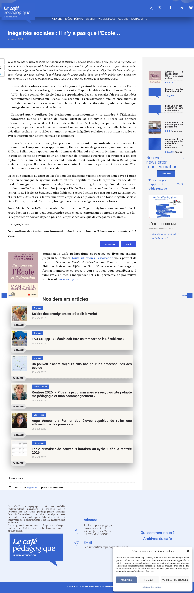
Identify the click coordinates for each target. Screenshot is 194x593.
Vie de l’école (106, 18)
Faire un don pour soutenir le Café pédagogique (174, 108)
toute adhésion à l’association (92, 258)
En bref (90, 18)
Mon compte (139, 18)
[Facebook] (170, 7)
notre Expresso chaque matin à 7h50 (36, 526)
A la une (57, 18)
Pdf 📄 (129, 244)
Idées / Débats (74, 18)
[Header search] (151, 8)
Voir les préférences (175, 580)
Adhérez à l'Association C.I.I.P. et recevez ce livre (174, 75)
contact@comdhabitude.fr (164, 234)
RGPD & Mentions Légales (87, 586)
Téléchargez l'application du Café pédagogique (166, 184)
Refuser (149, 580)
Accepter (126, 580)
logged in (32, 487)
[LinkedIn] (181, 7)
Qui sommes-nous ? (158, 533)
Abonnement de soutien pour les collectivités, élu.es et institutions (174, 143)
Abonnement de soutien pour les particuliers (174, 124)
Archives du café (157, 539)
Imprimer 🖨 (109, 244)
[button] (187, 551)
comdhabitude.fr (159, 238)
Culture (123, 18)
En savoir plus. (68, 279)
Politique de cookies (151, 587)
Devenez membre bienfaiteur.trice (174, 90)
